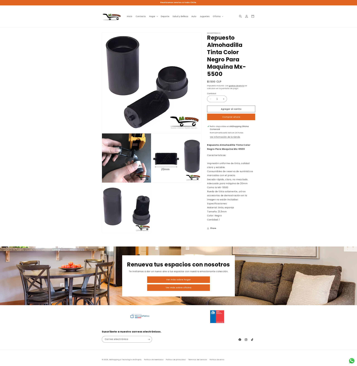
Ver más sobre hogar (178, 279)
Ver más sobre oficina (178, 287)
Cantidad (211, 93)
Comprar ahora (231, 116)
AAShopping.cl (115, 359)
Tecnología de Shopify (132, 359)
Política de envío (217, 359)
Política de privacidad (175, 359)
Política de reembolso (153, 359)
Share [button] (213, 228)
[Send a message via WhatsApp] (352, 361)
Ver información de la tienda (225, 137)
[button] (153, 16)
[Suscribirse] (149, 339)
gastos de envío (236, 85)
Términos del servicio (197, 359)
